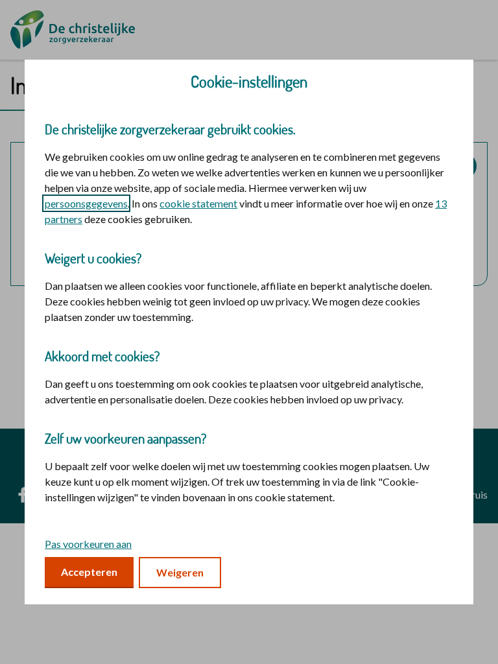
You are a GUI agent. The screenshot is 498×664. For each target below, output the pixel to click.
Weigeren (180, 572)
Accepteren (89, 571)
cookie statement (198, 203)
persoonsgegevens (86, 203)
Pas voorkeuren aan (88, 544)
